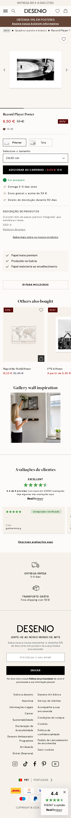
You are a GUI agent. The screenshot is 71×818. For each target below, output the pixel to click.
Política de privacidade (41, 678)
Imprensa (27, 700)
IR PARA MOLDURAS (35, 284)
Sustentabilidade (23, 719)
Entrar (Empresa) (23, 753)
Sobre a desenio (23, 694)
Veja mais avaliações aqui (35, 542)
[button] (54, 801)
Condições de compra (51, 717)
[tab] (12, 107)
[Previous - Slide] (4, 70)
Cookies (43, 723)
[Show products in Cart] (66, 11)
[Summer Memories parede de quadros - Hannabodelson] (35, 418)
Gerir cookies (46, 749)
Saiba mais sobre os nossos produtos (35, 237)
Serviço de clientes (49, 700)
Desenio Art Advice (49, 694)
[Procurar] (13, 11)
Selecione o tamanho (17, 151)
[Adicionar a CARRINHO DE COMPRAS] (41, 358)
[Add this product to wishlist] (63, 38)
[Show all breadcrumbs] (7, 30)
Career (29, 713)
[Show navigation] (5, 11)
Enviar (35, 670)
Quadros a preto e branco (31, 30)
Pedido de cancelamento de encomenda (53, 742)
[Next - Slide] (67, 70)
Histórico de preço (14, 229)
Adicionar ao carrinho (35, 169)
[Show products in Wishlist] (58, 11)
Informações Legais (21, 707)
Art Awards (26, 747)
